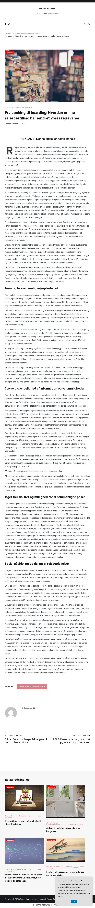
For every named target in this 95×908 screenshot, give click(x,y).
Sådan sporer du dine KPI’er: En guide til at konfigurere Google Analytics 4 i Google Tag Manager (23, 878)
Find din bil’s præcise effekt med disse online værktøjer (65, 873)
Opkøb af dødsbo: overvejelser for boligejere (63, 829)
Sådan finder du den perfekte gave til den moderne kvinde (26, 739)
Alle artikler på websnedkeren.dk (18, 107)
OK (74, 901)
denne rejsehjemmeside (36, 471)
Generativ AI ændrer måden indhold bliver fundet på (23, 822)
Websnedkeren (47, 8)
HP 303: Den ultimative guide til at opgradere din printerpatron (70, 739)
